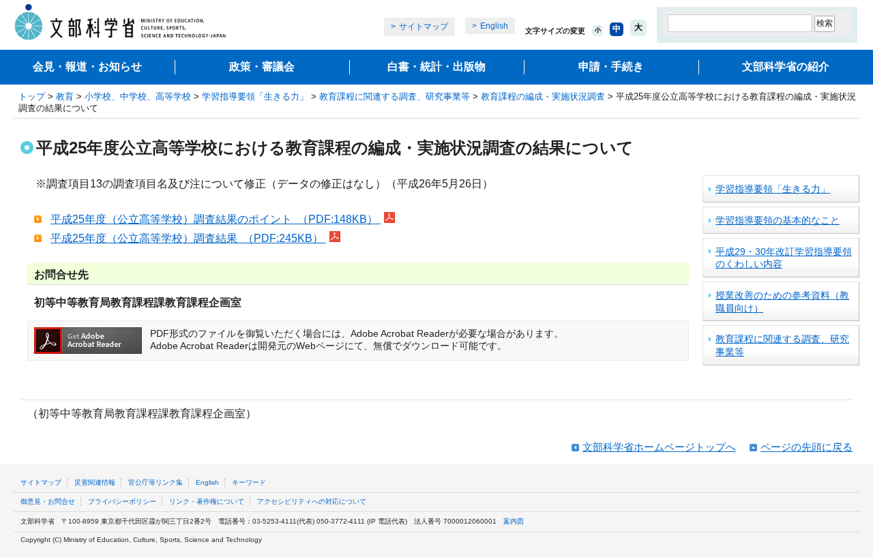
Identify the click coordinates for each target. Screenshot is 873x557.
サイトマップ (423, 26)
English (494, 26)
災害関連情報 (94, 482)
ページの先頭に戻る (806, 447)
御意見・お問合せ (47, 501)
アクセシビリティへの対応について (311, 501)
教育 (65, 96)
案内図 (513, 521)
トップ (31, 96)
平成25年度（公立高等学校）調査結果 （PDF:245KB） (188, 238)
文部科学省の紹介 (785, 66)
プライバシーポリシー (122, 501)
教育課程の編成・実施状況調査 (543, 96)
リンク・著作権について (206, 501)
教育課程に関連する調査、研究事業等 (394, 96)
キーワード (249, 482)
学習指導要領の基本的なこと (777, 220)
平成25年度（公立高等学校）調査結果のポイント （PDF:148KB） (215, 219)
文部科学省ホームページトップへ (659, 447)
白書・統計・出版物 (436, 66)
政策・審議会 (262, 66)
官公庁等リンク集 (155, 482)
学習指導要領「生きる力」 (255, 96)
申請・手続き (611, 66)
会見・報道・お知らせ (87, 66)
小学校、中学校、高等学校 (138, 96)
